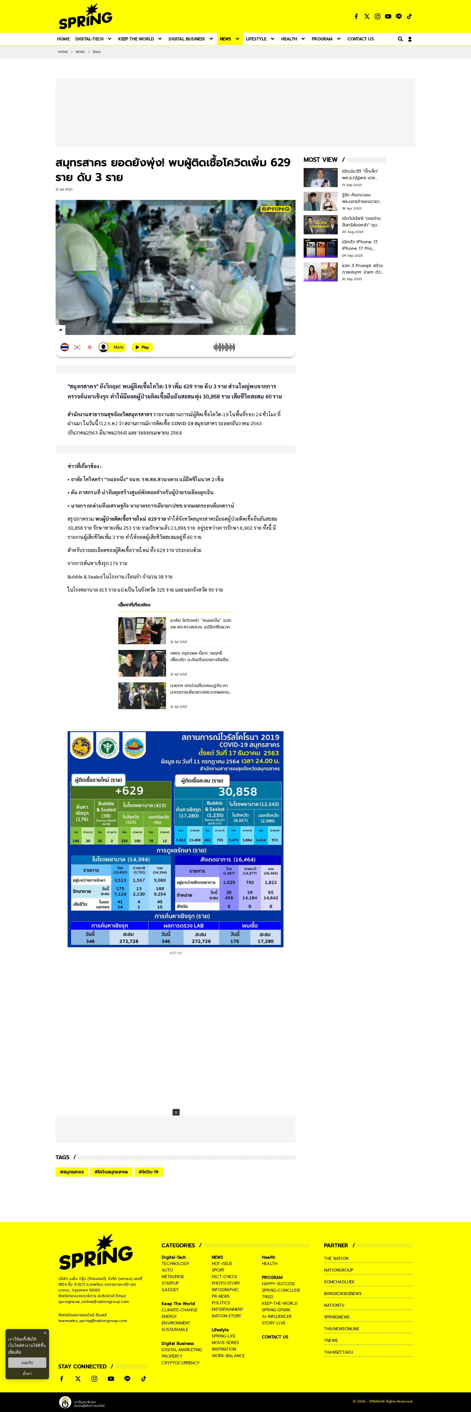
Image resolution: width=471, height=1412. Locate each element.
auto (167, 1270)
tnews (331, 1341)
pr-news (221, 1296)
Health (268, 1257)
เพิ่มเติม (14, 1351)
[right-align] (399, 39)
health (269, 1264)
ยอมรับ (27, 1362)
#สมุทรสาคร (72, 1172)
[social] (356, 16)
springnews (336, 1317)
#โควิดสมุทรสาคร (111, 1172)
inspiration (224, 1349)
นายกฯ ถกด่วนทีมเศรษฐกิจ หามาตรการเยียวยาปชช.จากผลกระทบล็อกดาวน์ (152, 505)
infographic (225, 1290)
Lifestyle (220, 1330)
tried (267, 1297)
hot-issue (222, 1264)
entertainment (228, 1309)
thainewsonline (341, 1329)
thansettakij (338, 1352)
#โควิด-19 (148, 1172)
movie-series (225, 1343)
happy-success (278, 1284)
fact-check (224, 1277)
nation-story (226, 1316)
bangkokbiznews (342, 1294)
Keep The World (178, 1304)
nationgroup (338, 1270)
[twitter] (80, 330)
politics (221, 1303)
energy (169, 1317)
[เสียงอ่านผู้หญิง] (112, 347)
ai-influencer (277, 1317)
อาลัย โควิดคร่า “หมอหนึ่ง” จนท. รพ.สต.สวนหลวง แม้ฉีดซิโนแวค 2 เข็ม (147, 479)
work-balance (228, 1356)
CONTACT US (275, 1337)
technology (175, 1264)
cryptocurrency (181, 1363)
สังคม (97, 51)
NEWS (80, 51)
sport (218, 1270)
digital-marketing (182, 1350)
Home (63, 51)
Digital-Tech (174, 1257)
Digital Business (178, 1344)
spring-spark (276, 1310)
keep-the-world (280, 1303)
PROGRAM (272, 1278)
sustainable (175, 1330)
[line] (90, 331)
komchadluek (339, 1282)
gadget (170, 1290)
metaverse (173, 1277)
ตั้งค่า (27, 1373)
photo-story (226, 1283)
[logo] (85, 16)
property (172, 1356)
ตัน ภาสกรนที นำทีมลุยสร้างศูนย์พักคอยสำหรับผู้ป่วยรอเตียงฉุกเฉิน (142, 492)
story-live (273, 1323)
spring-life (223, 1336)
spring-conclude (281, 1290)
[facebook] (71, 331)
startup (170, 1283)
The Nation (336, 1258)
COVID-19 (182, 423)
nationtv (334, 1305)
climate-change (179, 1310)
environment (176, 1323)
